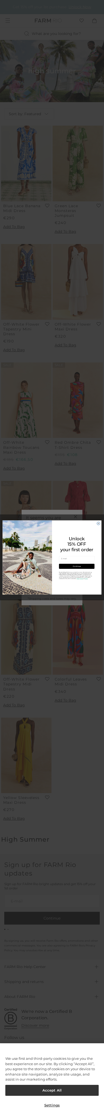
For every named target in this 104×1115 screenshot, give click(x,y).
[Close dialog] (98, 523)
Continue (77, 566)
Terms (86, 578)
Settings (52, 1105)
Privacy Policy (80, 578)
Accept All (52, 1090)
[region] (52, 1079)
